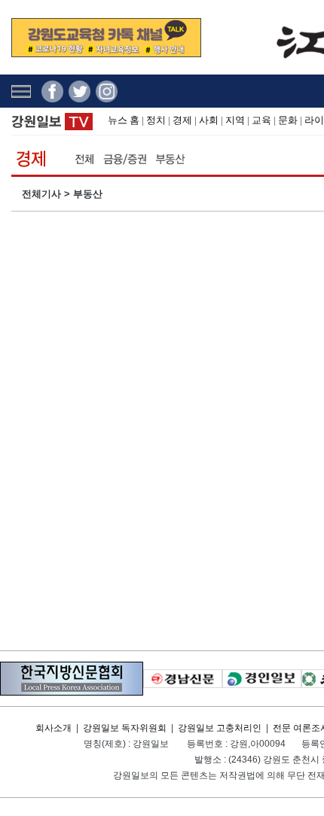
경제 (182, 120)
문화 (288, 120)
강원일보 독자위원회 (125, 728)
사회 (209, 120)
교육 (261, 120)
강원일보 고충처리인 (219, 728)
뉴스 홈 (123, 120)
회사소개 (53, 728)
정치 (156, 120)
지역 (235, 120)
